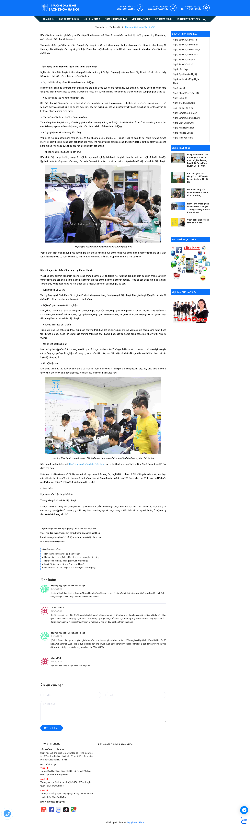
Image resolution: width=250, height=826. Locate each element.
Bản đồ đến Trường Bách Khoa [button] (115, 744)
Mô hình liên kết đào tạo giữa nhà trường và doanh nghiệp (70, 567)
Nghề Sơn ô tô (180, 98)
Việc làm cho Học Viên (184, 292)
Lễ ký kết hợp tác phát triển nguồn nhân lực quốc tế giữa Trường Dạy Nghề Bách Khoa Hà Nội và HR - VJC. (197, 160)
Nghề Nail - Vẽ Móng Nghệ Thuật (186, 81)
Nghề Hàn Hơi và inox (183, 127)
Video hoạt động (181, 148)
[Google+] (66, 812)
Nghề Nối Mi (179, 88)
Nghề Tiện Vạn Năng (183, 137)
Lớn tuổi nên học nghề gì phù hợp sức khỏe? (64, 564)
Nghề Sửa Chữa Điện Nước (186, 117)
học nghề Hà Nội (53, 528)
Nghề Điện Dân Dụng (183, 122)
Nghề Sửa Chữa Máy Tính (185, 54)
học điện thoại (52, 533)
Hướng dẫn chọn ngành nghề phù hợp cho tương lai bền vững (71, 557)
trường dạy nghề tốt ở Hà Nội (59, 537)
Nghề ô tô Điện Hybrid (184, 103)
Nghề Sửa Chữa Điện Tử (185, 39)
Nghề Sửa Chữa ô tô (183, 64)
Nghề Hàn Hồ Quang (183, 132)
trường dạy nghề (66, 533)
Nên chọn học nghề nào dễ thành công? (62, 554)
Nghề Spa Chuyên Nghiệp (185, 74)
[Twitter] (58, 812)
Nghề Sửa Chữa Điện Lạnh (186, 44)
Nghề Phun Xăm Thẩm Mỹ (186, 93)
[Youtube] (44, 812)
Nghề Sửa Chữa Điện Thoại (186, 49)
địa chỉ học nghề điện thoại (85, 537)
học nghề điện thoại (70, 528)
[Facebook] (51, 812)
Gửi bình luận (51, 728)
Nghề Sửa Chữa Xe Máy (185, 113)
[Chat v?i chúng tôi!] (244, 810)
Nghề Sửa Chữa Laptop (184, 59)
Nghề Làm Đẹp (180, 69)
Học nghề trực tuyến (184, 239)
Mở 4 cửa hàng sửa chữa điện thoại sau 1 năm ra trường (197, 192)
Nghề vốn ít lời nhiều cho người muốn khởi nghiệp (66, 561)
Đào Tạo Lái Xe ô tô (183, 108)
